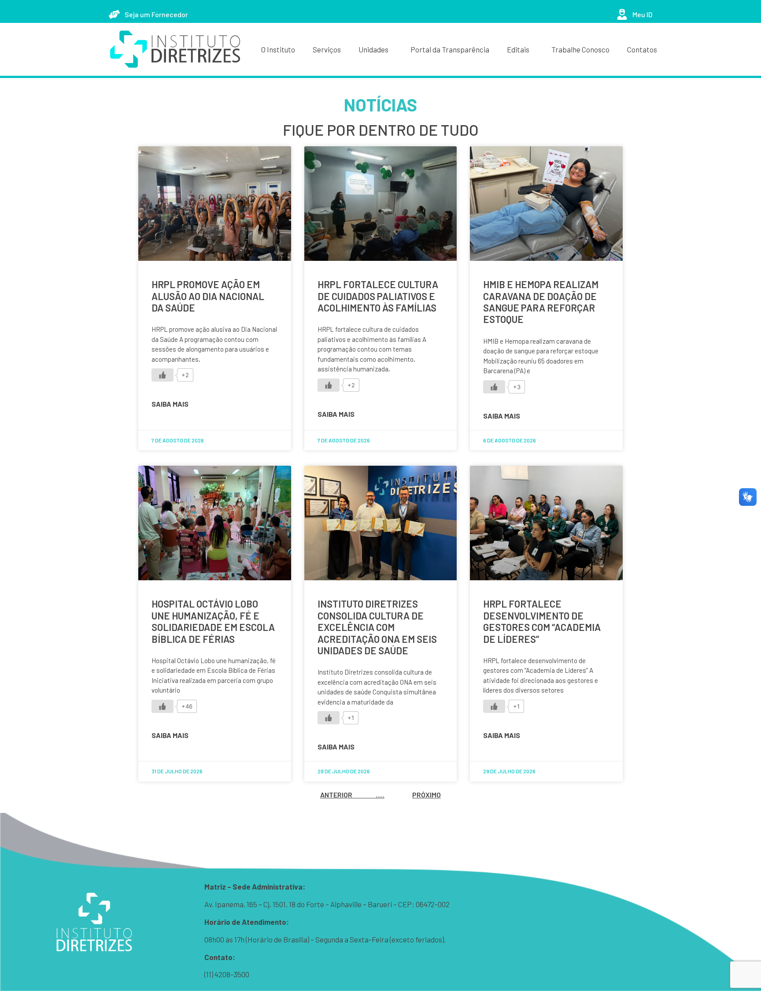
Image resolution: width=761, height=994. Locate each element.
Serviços (327, 49)
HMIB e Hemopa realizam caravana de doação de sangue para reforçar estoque (540, 301)
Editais (518, 49)
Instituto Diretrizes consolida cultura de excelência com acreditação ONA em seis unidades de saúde (377, 627)
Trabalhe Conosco (580, 49)
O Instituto (278, 49)
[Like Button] (162, 375)
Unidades (373, 49)
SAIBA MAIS (169, 404)
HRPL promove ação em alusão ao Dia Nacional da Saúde (207, 295)
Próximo (426, 794)
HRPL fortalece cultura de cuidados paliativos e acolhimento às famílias (378, 295)
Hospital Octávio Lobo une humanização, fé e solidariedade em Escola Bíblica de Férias (213, 621)
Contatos (642, 49)
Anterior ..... (352, 794)
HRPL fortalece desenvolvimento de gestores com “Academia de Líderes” (542, 621)
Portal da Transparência (449, 49)
